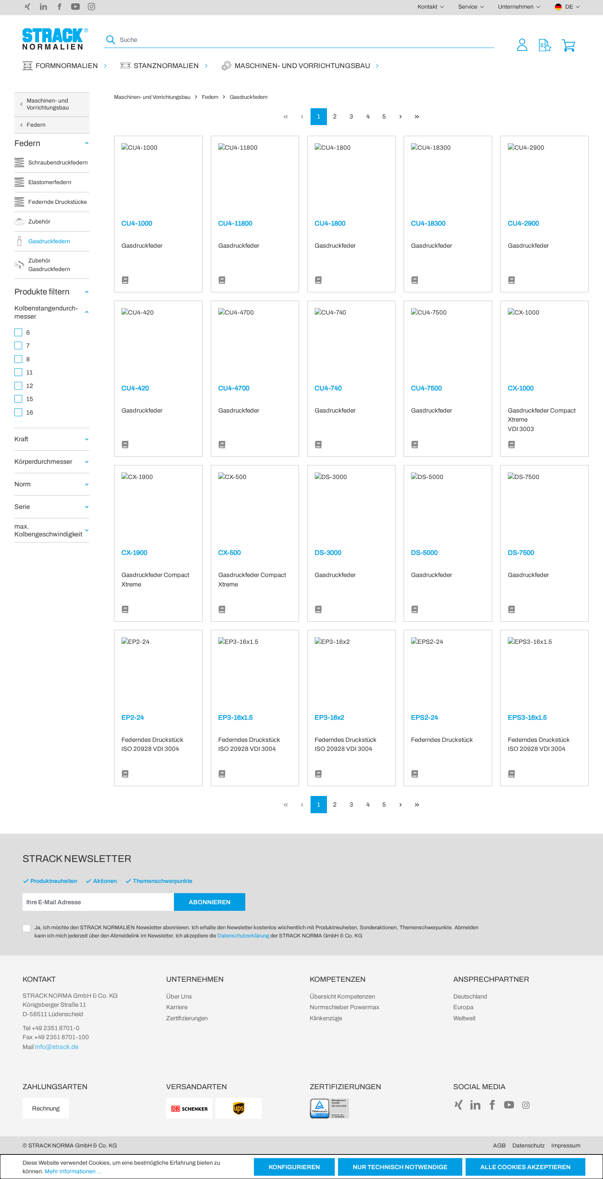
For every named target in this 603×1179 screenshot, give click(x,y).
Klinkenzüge (326, 1018)
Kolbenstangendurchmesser (47, 312)
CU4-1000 (136, 223)
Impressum (565, 1146)
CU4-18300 (428, 223)
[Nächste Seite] (401, 116)
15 (29, 399)
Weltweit (464, 1018)
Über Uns (179, 996)
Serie (22, 506)
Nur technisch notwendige (400, 1167)
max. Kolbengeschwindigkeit (48, 530)
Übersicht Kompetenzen (342, 996)
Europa (463, 1007)
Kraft (21, 439)
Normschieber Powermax (344, 1007)
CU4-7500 (426, 388)
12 (29, 386)
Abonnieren (210, 902)
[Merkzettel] (545, 44)
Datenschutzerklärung (243, 936)
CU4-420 (135, 388)
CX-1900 (134, 552)
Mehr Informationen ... (73, 1171)
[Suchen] (111, 40)
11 (29, 372)
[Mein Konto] (522, 44)
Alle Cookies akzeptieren (525, 1167)
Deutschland (470, 996)
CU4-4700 (233, 388)
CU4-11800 (235, 223)
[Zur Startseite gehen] (55, 39)
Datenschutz (528, 1146)
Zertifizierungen (187, 1018)
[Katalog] (125, 280)
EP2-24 (132, 717)
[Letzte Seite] (417, 116)
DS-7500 (521, 552)
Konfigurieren (294, 1167)
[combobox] (306, 40)
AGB (499, 1146)
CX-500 (229, 552)
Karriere (176, 1007)
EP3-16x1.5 (235, 717)
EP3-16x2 (329, 717)
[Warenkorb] (568, 44)
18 (29, 425)
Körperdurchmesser (43, 461)
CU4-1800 (330, 223)
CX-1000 (521, 388)
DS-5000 (424, 552)
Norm (22, 484)
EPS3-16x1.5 (527, 717)
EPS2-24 (424, 717)
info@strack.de (57, 1046)
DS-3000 (328, 552)
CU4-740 (328, 388)
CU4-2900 (523, 223)
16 (29, 412)
